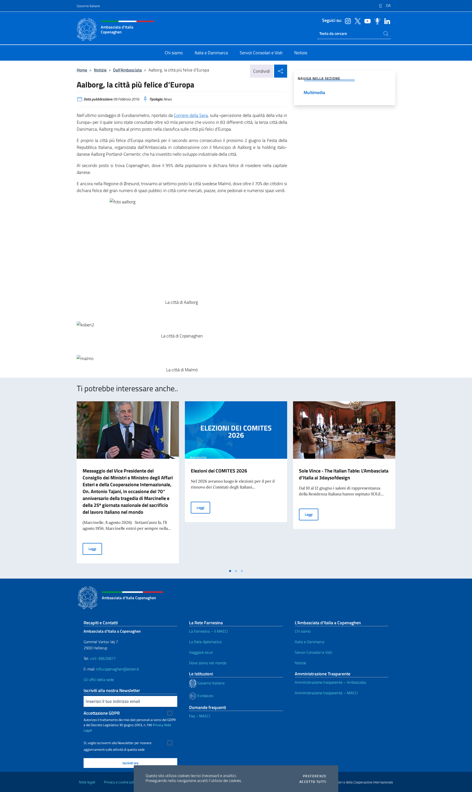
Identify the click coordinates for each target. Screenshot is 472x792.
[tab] (230, 571)
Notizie (100, 70)
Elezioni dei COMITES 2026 (219, 470)
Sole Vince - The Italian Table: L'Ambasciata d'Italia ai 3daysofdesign (343, 474)
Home (82, 70)
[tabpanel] (128, 483)
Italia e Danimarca (309, 642)
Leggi (95, 548)
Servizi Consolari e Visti (313, 652)
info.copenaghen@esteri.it (117, 669)
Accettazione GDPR (102, 713)
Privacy (158, 724)
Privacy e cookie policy (121, 782)
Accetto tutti (312, 781)
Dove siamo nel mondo (207, 663)
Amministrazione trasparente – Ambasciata (330, 682)
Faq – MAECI (199, 716)
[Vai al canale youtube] (366, 21)
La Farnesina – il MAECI (208, 631)
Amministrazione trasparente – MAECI (326, 693)
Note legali (87, 782)
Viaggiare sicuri (201, 652)
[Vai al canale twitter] (356, 21)
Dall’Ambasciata (127, 70)
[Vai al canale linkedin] (386, 21)
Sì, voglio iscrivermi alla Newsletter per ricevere (117, 743)
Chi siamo (302, 631)
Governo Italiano (88, 5)
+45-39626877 (103, 658)
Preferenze (314, 776)
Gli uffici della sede (99, 679)
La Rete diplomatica (205, 642)
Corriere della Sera (190, 115)
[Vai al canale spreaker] (376, 21)
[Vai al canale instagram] (347, 21)
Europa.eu (204, 695)
